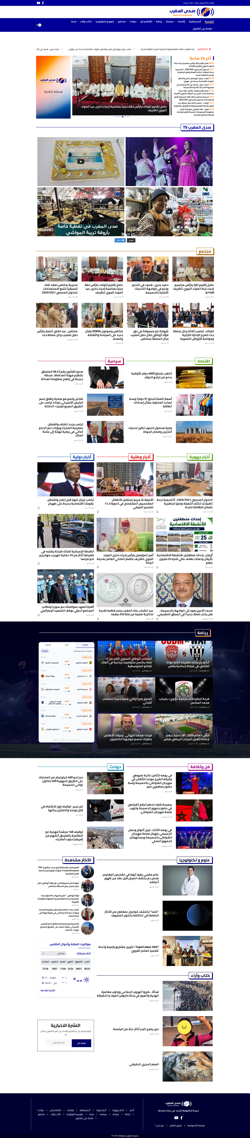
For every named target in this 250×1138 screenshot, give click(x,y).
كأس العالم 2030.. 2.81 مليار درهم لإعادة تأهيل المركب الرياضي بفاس (186, 737)
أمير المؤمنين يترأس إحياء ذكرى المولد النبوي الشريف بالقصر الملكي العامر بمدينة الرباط (125, 558)
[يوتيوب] (38, 2)
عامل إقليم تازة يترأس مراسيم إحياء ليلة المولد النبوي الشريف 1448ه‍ (194, 64)
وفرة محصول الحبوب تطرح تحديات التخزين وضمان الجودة (150, 429)
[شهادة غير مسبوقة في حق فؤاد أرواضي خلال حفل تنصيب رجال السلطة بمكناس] (147, 315)
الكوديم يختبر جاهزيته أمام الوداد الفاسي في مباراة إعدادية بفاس (187, 664)
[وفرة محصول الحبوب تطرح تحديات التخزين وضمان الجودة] (194, 432)
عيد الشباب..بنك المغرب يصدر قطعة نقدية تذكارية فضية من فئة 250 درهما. (126, 612)
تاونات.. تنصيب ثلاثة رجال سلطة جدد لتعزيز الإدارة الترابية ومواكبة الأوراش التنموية (194, 104)
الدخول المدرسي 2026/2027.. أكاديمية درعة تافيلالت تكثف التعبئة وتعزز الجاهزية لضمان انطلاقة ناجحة (194, 72)
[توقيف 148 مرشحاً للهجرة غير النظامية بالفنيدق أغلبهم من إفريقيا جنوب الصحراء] (105, 838)
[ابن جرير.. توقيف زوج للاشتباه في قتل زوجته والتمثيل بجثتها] (105, 810)
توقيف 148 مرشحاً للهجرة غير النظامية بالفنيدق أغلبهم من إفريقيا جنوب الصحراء (64, 835)
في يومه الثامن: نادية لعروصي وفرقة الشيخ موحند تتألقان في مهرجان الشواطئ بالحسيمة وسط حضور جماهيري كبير (150, 781)
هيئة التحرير (202, 671)
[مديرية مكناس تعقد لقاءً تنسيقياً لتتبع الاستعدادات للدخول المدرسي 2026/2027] (57, 269)
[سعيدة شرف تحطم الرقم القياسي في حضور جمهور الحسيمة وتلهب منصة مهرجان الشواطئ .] (194, 810)
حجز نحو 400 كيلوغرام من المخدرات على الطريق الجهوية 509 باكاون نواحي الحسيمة (61, 781)
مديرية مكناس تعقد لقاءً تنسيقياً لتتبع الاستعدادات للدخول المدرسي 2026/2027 (194, 98)
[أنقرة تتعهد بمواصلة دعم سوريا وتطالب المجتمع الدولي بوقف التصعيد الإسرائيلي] (65, 586)
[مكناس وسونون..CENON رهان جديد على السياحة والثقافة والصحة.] (102, 315)
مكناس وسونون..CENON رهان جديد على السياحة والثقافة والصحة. (104, 334)
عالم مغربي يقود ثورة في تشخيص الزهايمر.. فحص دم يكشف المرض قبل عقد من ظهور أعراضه (130, 878)
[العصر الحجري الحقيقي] (188, 1066)
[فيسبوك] (42, 2)
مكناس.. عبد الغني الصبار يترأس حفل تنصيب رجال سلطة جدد (57, 333)
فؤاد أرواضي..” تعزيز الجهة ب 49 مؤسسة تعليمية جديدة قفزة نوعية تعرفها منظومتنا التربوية (58, 899)
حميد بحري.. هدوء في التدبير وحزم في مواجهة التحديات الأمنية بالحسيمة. (123, 49)
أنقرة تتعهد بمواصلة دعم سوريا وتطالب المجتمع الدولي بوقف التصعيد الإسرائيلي (67, 608)
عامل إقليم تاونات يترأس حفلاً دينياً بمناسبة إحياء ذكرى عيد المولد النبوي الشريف (47, 49)
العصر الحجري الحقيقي (144, 1064)
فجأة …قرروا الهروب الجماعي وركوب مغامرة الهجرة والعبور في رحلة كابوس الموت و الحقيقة (128, 993)
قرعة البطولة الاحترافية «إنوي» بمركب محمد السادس (184, 700)
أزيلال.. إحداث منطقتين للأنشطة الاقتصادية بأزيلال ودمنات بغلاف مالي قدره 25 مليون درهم (185, 558)
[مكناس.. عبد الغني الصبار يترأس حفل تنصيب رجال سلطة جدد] (57, 315)
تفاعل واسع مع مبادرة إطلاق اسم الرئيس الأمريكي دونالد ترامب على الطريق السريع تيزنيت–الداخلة (61, 402)
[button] (46, 25)
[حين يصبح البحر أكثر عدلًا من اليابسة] (188, 1031)
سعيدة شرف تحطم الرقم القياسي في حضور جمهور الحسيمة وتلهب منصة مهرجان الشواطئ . (150, 808)
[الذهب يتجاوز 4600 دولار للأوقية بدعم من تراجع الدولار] (194, 377)
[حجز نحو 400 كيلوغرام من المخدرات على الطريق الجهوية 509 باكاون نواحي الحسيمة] (105, 783)
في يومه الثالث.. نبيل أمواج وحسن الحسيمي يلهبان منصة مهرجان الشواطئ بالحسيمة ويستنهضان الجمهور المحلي (150, 835)
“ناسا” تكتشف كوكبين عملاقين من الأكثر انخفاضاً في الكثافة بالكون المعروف (132, 913)
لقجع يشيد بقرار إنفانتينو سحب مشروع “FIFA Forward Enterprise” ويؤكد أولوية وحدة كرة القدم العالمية (58, 870)
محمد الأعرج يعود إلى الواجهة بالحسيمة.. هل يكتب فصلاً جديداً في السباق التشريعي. (185, 612)
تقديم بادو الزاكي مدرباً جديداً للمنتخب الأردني (127, 700)
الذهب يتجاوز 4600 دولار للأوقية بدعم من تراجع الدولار (151, 375)
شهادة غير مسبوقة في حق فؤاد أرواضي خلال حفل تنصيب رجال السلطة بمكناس (149, 334)
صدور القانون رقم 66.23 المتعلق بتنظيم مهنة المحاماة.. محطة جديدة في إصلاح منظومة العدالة (62, 375)
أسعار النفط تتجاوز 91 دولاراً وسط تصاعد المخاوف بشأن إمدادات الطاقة (150, 402)
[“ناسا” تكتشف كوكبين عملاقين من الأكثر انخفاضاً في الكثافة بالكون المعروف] (188, 916)
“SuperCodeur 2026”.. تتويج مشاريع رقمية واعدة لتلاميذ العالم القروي (128, 948)
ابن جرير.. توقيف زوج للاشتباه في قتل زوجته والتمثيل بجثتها (62, 808)
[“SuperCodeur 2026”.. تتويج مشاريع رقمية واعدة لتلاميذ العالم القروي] (188, 951)
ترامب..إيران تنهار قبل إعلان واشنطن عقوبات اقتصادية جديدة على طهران (196, 80)
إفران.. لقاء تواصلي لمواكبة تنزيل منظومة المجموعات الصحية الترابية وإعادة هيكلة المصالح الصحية (195, 112)
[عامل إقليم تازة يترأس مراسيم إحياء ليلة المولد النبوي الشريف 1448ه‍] (193, 269)
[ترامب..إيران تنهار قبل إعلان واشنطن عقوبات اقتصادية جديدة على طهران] (65, 479)
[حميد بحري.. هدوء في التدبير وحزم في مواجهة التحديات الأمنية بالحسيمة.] (147, 269)
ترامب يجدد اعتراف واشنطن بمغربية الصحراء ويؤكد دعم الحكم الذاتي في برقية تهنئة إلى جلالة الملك (61, 429)
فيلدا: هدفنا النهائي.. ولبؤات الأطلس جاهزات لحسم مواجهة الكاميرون (128, 737)
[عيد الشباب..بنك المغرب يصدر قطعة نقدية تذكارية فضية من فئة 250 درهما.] (125, 590)
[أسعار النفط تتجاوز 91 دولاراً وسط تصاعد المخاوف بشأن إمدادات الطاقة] (194, 405)
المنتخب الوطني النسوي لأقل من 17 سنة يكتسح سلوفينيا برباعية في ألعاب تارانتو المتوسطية (126, 662)
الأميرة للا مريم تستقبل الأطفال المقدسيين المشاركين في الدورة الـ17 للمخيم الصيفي (129, 503)
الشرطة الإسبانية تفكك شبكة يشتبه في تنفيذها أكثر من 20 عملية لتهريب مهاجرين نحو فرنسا (66, 555)
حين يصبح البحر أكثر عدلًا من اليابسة (136, 1029)
